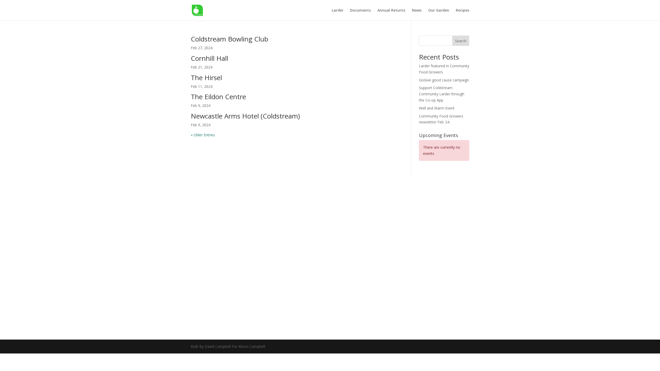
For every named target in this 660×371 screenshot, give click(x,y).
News (417, 11)
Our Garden (438, 11)
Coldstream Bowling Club (229, 39)
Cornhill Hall (209, 58)
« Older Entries (203, 134)
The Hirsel (206, 77)
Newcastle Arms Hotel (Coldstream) (245, 116)
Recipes (462, 11)
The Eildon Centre (218, 96)
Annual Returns (391, 11)
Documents (360, 11)
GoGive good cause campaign (444, 80)
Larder (337, 11)
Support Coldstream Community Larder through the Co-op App (441, 94)
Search (460, 40)
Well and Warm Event (437, 108)
